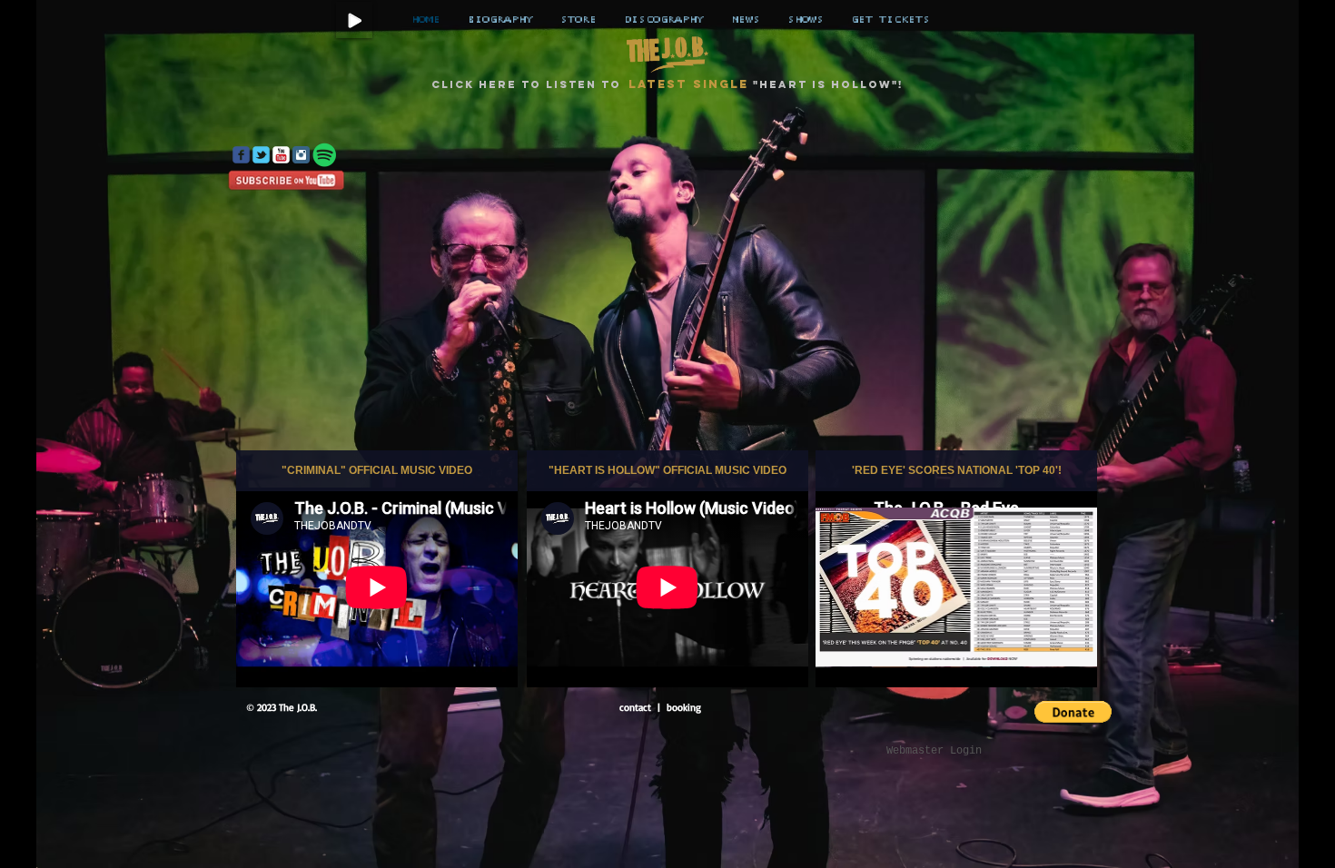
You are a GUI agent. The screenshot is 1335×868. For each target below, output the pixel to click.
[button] (1073, 712)
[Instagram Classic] (301, 154)
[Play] (354, 20)
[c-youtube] (281, 154)
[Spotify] (324, 155)
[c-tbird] (261, 154)
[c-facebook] (241, 154)
